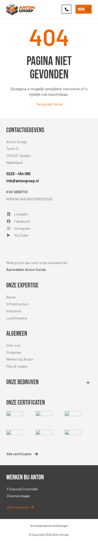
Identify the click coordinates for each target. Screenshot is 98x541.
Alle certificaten (19, 454)
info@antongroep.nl (22, 181)
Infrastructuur (17, 304)
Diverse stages (18, 496)
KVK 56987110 (17, 192)
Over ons (13, 345)
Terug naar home (49, 104)
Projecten (13, 352)
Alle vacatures (19, 507)
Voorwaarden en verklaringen (49, 525)
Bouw (10, 297)
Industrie (13, 311)
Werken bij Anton (19, 359)
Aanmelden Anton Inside (26, 269)
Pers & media (16, 366)
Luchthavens (16, 318)
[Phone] (66, 9)
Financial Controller (22, 489)
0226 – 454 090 (18, 174)
